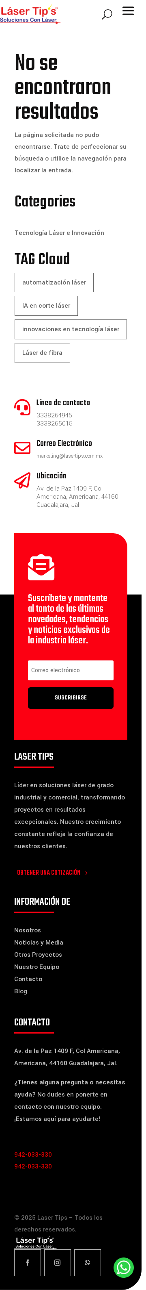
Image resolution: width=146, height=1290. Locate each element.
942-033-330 (33, 1154)
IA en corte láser (46, 305)
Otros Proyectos (38, 954)
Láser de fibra (42, 352)
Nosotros (27, 930)
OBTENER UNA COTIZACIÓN (48, 873)
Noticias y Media (38, 942)
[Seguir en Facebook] (27, 1262)
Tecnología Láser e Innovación (59, 232)
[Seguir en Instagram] (57, 1262)
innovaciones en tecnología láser (70, 329)
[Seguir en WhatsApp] (87, 1262)
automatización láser (54, 282)
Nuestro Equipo (36, 966)
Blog (20, 991)
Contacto (28, 979)
